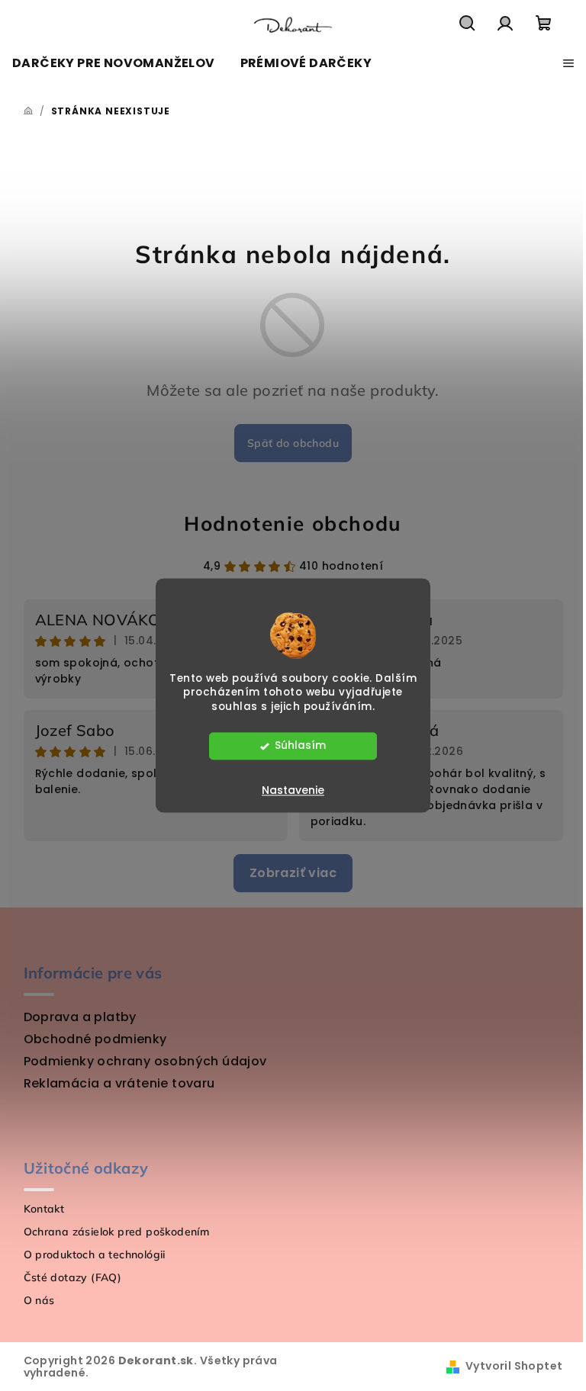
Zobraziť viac (293, 873)
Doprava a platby (80, 1017)
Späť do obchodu (293, 443)
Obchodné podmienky (95, 1039)
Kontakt (44, 1208)
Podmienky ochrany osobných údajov (145, 1061)
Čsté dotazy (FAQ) (73, 1277)
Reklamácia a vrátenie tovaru (119, 1083)
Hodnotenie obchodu (293, 523)
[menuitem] (113, 63)
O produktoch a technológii (95, 1254)
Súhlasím (300, 746)
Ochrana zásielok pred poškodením (117, 1231)
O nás (39, 1300)
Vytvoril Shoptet (513, 1365)
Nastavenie (293, 790)
